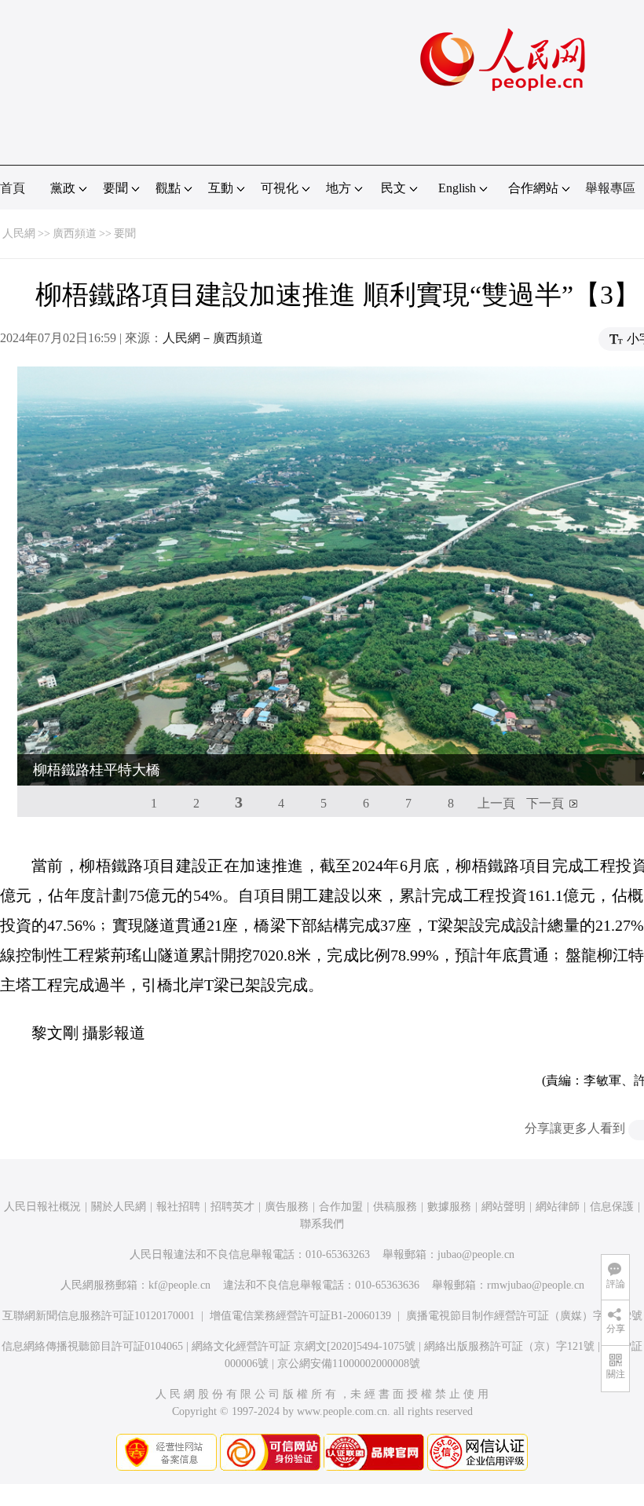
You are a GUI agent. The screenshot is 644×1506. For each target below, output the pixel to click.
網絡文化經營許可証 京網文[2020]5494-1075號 (303, 1346)
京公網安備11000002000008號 (348, 1363)
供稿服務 (395, 1206)
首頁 (12, 188)
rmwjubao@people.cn (535, 1285)
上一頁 (496, 803)
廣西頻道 (75, 233)
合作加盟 (341, 1206)
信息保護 (612, 1206)
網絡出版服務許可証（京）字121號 (509, 1346)
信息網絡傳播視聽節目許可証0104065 (92, 1346)
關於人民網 (118, 1206)
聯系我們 (322, 1224)
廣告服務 (287, 1206)
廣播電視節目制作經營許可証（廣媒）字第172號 (524, 1316)
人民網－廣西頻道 (213, 338)
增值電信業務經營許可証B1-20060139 (300, 1316)
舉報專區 (610, 188)
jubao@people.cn (475, 1254)
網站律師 (558, 1206)
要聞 (125, 233)
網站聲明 (503, 1206)
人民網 (18, 233)
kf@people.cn (179, 1285)
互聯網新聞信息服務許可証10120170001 (98, 1316)
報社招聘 (178, 1206)
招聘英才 (232, 1206)
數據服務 (449, 1206)
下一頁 (545, 803)
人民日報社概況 (42, 1206)
